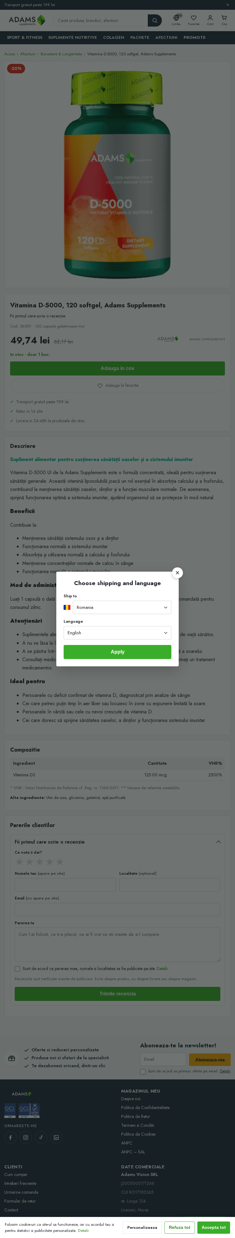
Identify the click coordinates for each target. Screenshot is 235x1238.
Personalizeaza (142, 1227)
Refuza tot (179, 1227)
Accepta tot (214, 1227)
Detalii (83, 1230)
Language (73, 621)
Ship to (70, 596)
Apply (118, 651)
